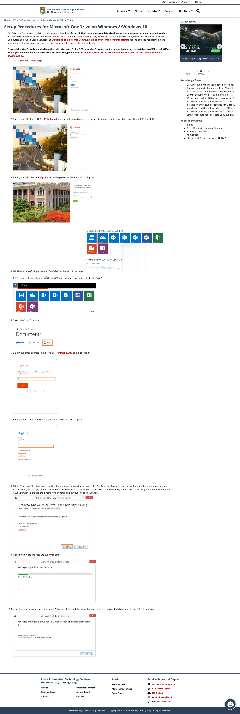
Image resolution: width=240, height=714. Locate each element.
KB (14, 20)
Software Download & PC (32, 20)
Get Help (184, 11)
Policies (169, 11)
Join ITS (44, 696)
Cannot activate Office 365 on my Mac (207, 94)
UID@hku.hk (49, 119)
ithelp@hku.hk (165, 697)
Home (7, 20)
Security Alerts (119, 684)
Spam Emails (118, 693)
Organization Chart (85, 688)
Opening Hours (48, 692)
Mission (44, 688)
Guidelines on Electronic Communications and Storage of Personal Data (90, 39)
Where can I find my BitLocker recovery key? (210, 98)
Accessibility (90, 710)
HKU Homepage (76, 710)
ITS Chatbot (157, 693)
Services (122, 11)
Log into (152, 11)
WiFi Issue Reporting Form (163, 684)
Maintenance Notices (122, 689)
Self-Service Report (161, 689)
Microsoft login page (31, 60)
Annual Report (83, 692)
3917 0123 (165, 702)
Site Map (102, 710)
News (138, 11)
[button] (197, 71)
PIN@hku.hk (44, 177)
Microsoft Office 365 (60, 20)
